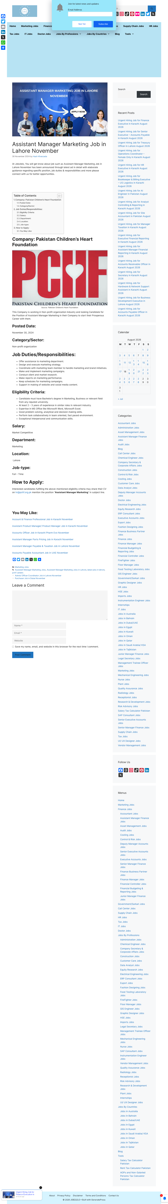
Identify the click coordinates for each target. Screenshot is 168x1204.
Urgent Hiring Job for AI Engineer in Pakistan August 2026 (133, 194)
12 (129, 362)
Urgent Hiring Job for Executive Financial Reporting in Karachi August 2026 (133, 238)
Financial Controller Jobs (131, 556)
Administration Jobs (128, 427)
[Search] (152, 9)
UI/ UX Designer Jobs (129, 741)
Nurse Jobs (124, 679)
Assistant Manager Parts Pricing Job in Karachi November (42, 539)
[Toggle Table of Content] (58, 196)
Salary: (23, 215)
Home (13, 26)
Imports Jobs (125, 596)
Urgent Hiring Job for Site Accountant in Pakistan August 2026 (134, 216)
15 (143, 362)
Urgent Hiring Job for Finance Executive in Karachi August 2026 (133, 123)
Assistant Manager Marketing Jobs (30, 570)
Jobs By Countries (97, 34)
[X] (3, 37)
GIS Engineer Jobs (127, 573)
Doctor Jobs (44, 34)
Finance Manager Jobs (130, 543)
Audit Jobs (123, 444)
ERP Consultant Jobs (129, 513)
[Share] (3, 47)
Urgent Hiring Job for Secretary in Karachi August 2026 (132, 275)
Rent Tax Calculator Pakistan (135, 1168)
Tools (128, 34)
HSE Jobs (123, 591)
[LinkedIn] (3, 32)
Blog (117, 34)
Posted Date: (25, 203)
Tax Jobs (14, 34)
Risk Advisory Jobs (128, 706)
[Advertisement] (84, 57)
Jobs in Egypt (125, 627)
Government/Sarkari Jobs (131, 578)
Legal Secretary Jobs (129, 658)
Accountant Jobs (127, 423)
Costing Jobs (125, 479)
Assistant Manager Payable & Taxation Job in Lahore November (46, 546)
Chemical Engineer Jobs (130, 458)
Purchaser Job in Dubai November (30, 578)
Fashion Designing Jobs (130, 527)
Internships (124, 605)
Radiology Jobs (126, 693)
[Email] (3, 26)
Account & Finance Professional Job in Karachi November (42, 519)
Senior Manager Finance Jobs (133, 727)
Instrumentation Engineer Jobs (134, 600)
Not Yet (81, 24)
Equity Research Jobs (129, 509)
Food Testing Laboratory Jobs (134, 569)
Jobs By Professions (67, 34)
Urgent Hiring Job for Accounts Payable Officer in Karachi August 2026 (132, 312)
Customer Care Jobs (129, 483)
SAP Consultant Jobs (129, 715)
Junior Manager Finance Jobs (133, 654)
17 (120, 371)
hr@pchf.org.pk (23, 492)
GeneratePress (98, 1199)
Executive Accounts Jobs (131, 518)
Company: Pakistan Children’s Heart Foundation (38, 200)
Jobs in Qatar (125, 640)
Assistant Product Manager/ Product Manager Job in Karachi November (50, 526)
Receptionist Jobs (127, 697)
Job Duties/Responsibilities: (29, 209)
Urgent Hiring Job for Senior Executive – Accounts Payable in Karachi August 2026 (134, 135)
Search (121, 89)
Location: (24, 221)
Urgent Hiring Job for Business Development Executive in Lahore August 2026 (134, 301)
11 (125, 362)
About (52, 1195)
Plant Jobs (123, 684)
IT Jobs (28, 34)
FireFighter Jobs (126, 560)
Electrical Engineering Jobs (132, 504)
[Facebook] (3, 16)
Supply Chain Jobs (133, 26)
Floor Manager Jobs (128, 565)
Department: (25, 218)
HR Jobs (153, 26)
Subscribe (103, 24)
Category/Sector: (27, 206)
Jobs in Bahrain (126, 618)
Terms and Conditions (95, 1195)
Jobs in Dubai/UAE (128, 622)
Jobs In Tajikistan (127, 649)
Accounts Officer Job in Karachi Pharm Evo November (40, 532)
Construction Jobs (127, 470)
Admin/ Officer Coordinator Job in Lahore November (38, 575)
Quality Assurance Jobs (130, 688)
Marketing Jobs (29, 26)
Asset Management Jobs (131, 432)
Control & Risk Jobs (128, 474)
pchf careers (17, 573)
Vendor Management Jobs (132, 745)
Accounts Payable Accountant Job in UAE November (40, 552)
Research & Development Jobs (134, 702)
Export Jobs (124, 522)
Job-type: (24, 225)
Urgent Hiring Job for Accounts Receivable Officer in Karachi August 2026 (134, 264)
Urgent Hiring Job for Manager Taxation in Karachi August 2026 (134, 227)
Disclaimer (78, 1195)
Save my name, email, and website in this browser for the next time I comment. (57, 646)
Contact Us (114, 1195)
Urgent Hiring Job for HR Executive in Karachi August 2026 (132, 168)
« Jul (120, 399)
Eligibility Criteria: (27, 212)
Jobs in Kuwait (125, 631)
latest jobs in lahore (96, 570)
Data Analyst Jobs (127, 488)
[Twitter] (3, 21)
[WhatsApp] (3, 42)
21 (139, 371)
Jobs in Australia (127, 614)
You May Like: (26, 231)
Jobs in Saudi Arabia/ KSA (132, 645)
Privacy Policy (63, 1195)
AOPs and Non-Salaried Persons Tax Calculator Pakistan (132, 1176)
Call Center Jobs (126, 453)
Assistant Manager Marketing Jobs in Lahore (66, 570)
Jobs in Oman (125, 636)
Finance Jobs (125, 539)
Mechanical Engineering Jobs (133, 675)
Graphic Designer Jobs (130, 582)
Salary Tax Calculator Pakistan (134, 710)
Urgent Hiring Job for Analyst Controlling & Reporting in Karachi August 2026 (133, 205)
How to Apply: (22, 228)
